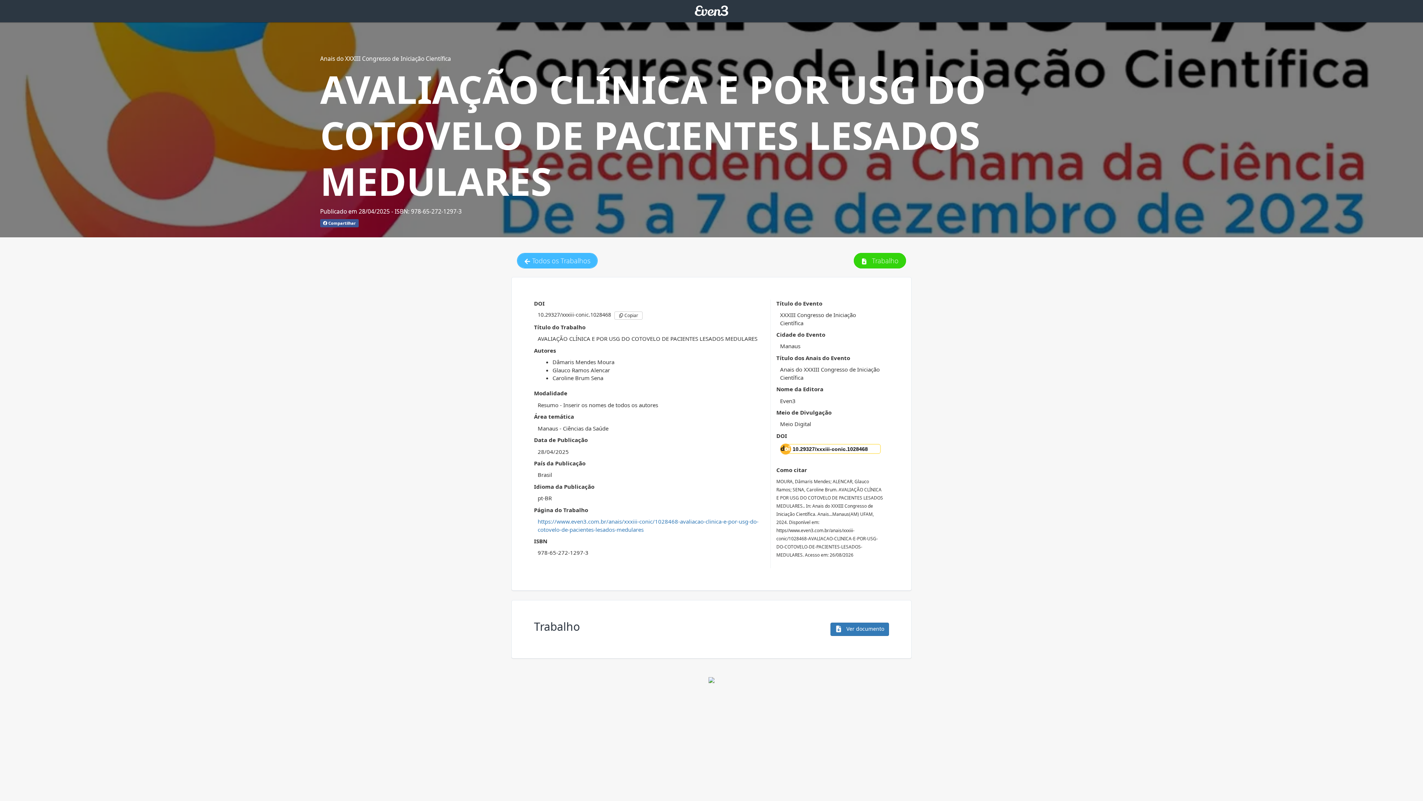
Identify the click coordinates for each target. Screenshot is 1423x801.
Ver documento (864, 628)
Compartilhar (341, 223)
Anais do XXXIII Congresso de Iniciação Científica (385, 59)
